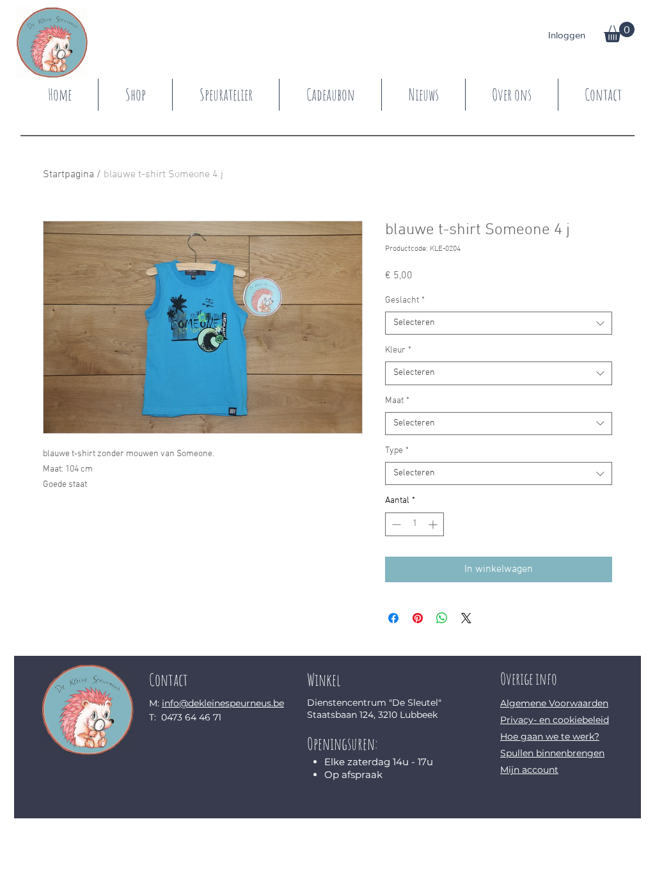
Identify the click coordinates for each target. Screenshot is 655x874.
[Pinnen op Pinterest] (417, 618)
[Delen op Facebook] (393, 618)
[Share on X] (466, 618)
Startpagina (68, 174)
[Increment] (434, 524)
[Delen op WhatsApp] (442, 618)
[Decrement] (395, 524)
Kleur (398, 350)
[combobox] (498, 323)
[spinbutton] (414, 524)
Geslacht (405, 300)
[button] (619, 32)
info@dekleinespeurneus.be (223, 703)
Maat (397, 400)
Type (397, 450)
